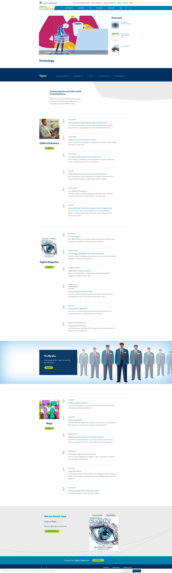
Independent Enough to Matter (79, 271)
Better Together (125, 46)
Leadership (81, 8)
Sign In (131, 3)
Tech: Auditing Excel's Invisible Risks (125, 35)
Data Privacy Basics (75, 420)
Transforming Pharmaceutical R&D (80, 292)
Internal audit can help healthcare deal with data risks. (87, 123)
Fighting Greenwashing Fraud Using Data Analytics (86, 437)
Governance (111, 8)
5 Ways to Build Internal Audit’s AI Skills (82, 140)
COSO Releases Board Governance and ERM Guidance (87, 174)
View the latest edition (52, 531)
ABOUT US (119, 3)
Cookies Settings (127, 570)
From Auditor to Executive (77, 191)
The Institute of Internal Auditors (81, 3)
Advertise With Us (127, 567)
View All (49, 148)
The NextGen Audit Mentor (77, 309)
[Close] (169, 570)
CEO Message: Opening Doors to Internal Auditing (85, 254)
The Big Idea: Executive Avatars (126, 23)
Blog (121, 8)
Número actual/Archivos (109, 3)
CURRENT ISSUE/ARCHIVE (96, 3)
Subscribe (125, 3)
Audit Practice (69, 8)
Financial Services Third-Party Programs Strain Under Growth (89, 208)
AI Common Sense (74, 471)
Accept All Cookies (137, 570)
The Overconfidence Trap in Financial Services (84, 157)
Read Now (98, 560)
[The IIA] (48, 3)
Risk (90, 8)
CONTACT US (106, 567)
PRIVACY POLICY (116, 567)
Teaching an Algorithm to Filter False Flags (83, 491)
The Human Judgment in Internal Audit (82, 454)
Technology (99, 8)
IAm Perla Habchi (74, 237)
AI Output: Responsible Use (77, 403)
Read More (48, 367)
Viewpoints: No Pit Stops (77, 326)
